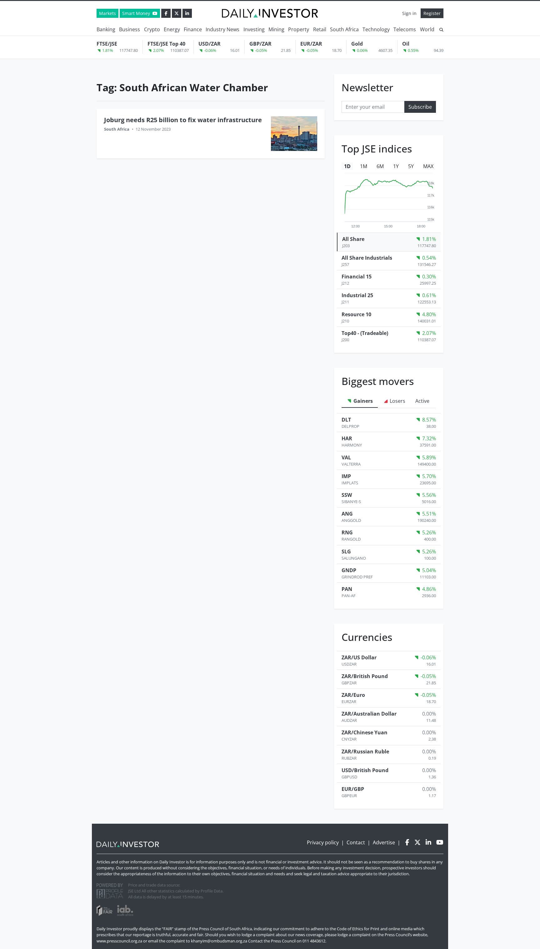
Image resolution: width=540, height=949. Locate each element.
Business (129, 29)
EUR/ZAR (311, 43)
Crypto (152, 29)
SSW (347, 495)
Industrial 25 (357, 295)
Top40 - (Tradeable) (365, 333)
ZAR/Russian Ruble (365, 751)
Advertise (384, 842)
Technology (376, 29)
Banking (106, 29)
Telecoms (404, 29)
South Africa (344, 29)
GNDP (349, 570)
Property (298, 29)
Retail (319, 29)
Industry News (222, 29)
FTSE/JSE (107, 43)
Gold (357, 43)
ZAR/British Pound (365, 676)
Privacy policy (323, 842)
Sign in (409, 13)
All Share (353, 239)
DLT (346, 419)
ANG (347, 513)
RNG (347, 532)
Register (432, 13)
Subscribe (420, 106)
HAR (347, 438)
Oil (405, 43)
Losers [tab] (396, 400)
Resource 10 (356, 314)
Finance (193, 29)
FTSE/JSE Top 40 (166, 43)
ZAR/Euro (353, 695)
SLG (346, 551)
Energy (172, 29)
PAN (347, 589)
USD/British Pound (365, 770)
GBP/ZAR (260, 43)
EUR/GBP (353, 789)
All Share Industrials (367, 257)
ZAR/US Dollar (359, 657)
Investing (254, 29)
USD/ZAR (209, 43)
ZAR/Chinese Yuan (365, 732)
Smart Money (136, 13)
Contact (356, 842)
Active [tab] (422, 400)
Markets (107, 13)
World (427, 29)
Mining (276, 29)
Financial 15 (357, 276)
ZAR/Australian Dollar (369, 713)
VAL (346, 457)
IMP (346, 476)
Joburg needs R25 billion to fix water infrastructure (183, 120)
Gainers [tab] (362, 400)
